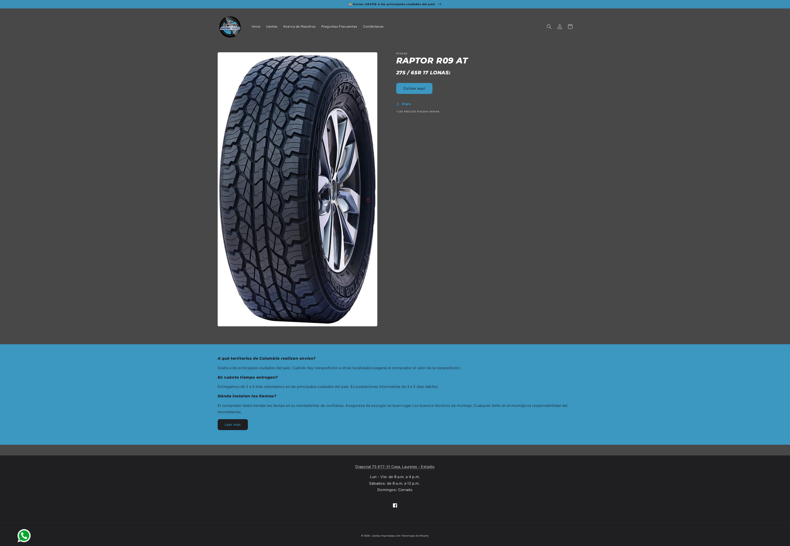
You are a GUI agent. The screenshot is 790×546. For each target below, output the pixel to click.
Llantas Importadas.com (386, 535)
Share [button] (406, 104)
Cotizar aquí (414, 88)
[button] (549, 26)
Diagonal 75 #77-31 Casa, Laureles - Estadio (395, 466)
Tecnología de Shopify (415, 535)
